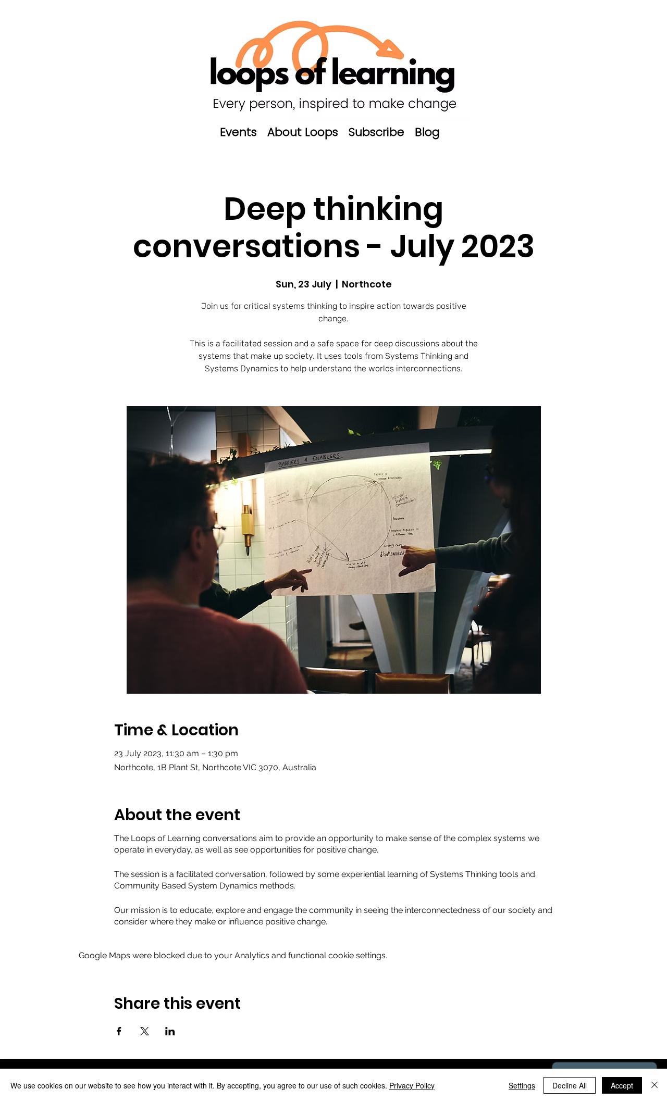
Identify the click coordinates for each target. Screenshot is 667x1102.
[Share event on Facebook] (119, 1031)
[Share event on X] (145, 1031)
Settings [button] (522, 1085)
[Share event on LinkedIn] (170, 1031)
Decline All (569, 1085)
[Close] (654, 1085)
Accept (622, 1085)
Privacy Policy (412, 1085)
